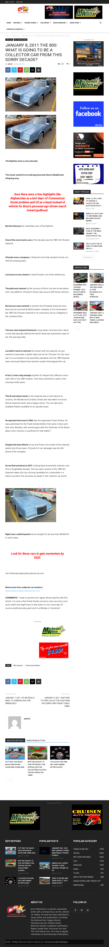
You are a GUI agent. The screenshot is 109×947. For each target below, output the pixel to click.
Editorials (15, 36)
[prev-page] (7, 780)
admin (10, 64)
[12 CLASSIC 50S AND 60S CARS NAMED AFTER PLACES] (60, 752)
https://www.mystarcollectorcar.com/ (22, 591)
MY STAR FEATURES (20, 39)
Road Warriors (59, 23)
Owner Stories (30, 23)
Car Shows (44, 23)
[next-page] (11, 780)
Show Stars (74, 23)
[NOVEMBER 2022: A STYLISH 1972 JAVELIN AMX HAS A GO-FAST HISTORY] (80, 306)
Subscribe (19, 2)
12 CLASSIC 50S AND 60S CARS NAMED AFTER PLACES (58, 764)
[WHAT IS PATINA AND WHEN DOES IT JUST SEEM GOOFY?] (44, 880)
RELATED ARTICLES (15, 740)
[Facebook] (8, 70)
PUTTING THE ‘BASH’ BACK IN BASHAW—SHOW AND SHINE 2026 (14, 764)
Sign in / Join (9, 2)
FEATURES (16, 23)
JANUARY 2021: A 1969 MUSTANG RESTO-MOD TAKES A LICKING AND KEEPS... (97, 317)
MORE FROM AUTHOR (36, 740)
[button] (100, 23)
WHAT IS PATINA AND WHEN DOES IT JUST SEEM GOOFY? (60, 880)
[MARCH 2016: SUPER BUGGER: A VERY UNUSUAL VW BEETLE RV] (44, 865)
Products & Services (15, 29)
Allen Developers (61, 942)
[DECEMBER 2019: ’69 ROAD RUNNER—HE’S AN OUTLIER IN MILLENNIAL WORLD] (80, 278)
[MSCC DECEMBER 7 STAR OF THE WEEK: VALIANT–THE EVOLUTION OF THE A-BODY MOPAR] (78, 231)
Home (9, 23)
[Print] (38, 70)
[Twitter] (14, 70)
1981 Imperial (17, 665)
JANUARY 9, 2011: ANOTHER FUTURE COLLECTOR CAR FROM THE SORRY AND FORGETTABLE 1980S (55, 702)
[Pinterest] (20, 70)
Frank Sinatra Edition (32, 665)
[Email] (32, 70)
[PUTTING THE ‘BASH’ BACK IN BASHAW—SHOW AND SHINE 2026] (15, 752)
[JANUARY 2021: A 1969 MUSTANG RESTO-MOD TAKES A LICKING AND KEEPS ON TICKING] (97, 306)
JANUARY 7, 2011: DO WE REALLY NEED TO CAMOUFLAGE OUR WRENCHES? (20, 701)
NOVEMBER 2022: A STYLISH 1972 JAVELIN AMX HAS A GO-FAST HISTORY (80, 317)
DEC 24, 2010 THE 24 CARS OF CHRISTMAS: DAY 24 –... (94, 246)
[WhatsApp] (26, 70)
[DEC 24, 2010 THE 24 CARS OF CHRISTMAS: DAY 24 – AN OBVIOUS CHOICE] (78, 246)
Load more (88, 257)
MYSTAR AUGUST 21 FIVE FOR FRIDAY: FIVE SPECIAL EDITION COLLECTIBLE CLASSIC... (26, 865)
